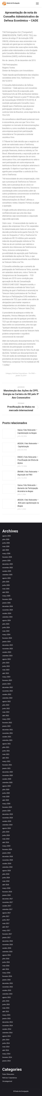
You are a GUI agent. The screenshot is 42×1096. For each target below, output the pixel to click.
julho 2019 (5, 832)
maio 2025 (5, 589)
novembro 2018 (7, 860)
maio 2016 (5, 966)
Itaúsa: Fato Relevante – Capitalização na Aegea (27, 431)
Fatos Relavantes (8, 1074)
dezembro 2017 (7, 899)
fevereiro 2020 (7, 807)
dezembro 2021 (7, 730)
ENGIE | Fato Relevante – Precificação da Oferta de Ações (28, 460)
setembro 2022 (7, 698)
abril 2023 (5, 673)
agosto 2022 (6, 701)
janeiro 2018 (6, 895)
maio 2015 (5, 1008)
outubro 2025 (6, 571)
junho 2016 (6, 962)
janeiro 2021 (6, 768)
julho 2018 (5, 874)
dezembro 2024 (7, 606)
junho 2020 (6, 793)
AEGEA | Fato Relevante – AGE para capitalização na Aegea (28, 503)
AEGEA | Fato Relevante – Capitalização (28, 445)
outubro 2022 (6, 694)
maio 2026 (5, 546)
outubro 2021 (6, 737)
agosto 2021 (6, 744)
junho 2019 (6, 835)
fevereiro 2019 (7, 849)
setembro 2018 (7, 867)
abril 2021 (5, 758)
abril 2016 (5, 969)
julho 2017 (5, 916)
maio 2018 (5, 881)
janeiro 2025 (6, 603)
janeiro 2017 (6, 937)
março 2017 (6, 930)
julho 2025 (5, 582)
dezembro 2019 (7, 814)
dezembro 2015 (7, 983)
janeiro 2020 (6, 811)
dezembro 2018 (7, 856)
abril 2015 (5, 1011)
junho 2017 (6, 920)
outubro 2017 (6, 906)
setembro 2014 (7, 1033)
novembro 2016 (7, 944)
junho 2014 (6, 1043)
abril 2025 (5, 592)
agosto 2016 (6, 955)
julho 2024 (5, 624)
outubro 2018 (6, 863)
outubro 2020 (6, 779)
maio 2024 (5, 631)
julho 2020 (5, 789)
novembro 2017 (7, 902)
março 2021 (6, 761)
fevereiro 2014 (7, 1057)
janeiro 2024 (6, 641)
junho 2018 (6, 878)
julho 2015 (5, 1001)
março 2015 (6, 1015)
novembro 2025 (7, 567)
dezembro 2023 (7, 645)
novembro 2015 (7, 987)
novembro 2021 (7, 733)
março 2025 (6, 596)
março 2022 (6, 719)
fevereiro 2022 (7, 723)
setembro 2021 (7, 740)
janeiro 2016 (6, 980)
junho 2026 (6, 543)
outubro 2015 (6, 990)
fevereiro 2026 (7, 557)
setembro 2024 (7, 617)
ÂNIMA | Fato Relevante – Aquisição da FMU (28, 473)
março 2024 (6, 634)
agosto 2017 (6, 913)
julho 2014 (5, 1040)
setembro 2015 (7, 994)
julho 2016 (5, 959)
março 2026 (6, 553)
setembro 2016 (7, 951)
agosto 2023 (6, 659)
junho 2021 (6, 751)
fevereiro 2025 (7, 599)
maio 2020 (5, 796)
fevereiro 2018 (7, 892)
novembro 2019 (7, 818)
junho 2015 (6, 1004)
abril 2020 (5, 800)
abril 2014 (5, 1050)
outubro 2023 (6, 652)
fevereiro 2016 (7, 976)
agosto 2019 (6, 828)
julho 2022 (5, 705)
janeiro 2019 (6, 853)
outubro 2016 (6, 948)
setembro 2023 (7, 656)
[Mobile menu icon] (37, 3)
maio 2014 (5, 1047)
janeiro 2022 (6, 726)
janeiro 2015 (6, 1018)
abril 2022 (5, 715)
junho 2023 (6, 666)
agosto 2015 (6, 997)
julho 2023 (5, 663)
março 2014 (6, 1054)
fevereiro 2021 (7, 765)
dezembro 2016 (7, 941)
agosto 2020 (6, 786)
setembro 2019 (7, 825)
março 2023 (6, 677)
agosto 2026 (6, 536)
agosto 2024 (6, 620)
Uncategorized (7, 1081)
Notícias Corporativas (19, 373)
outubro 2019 (6, 821)
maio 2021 (5, 754)
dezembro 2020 (7, 772)
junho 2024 (6, 627)
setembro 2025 (7, 575)
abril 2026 (5, 550)
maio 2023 (5, 670)
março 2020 (6, 804)
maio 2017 (5, 923)
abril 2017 (5, 927)
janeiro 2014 (6, 1061)
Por (32, 373)
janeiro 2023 (6, 684)
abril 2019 (5, 842)
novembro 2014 (7, 1025)
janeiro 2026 (6, 560)
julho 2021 (5, 747)
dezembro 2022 (7, 687)
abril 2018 (5, 885)
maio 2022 (5, 712)
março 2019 (6, 846)
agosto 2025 (6, 578)
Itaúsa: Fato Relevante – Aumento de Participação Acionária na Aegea (28, 488)
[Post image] (8, 433)
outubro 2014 (6, 1029)
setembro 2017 (7, 909)
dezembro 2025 (7, 564)
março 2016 (6, 973)
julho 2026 (5, 539)
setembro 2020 (7, 782)
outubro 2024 (6, 613)
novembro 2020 (7, 775)
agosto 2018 (6, 870)
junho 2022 (6, 708)
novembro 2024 (7, 610)
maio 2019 (5, 839)
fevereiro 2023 (7, 680)
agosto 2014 (6, 1036)
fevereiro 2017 (7, 934)
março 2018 (6, 888)
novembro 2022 (7, 691)
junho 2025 (6, 585)
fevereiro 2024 (7, 638)
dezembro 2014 (7, 1022)
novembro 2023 (7, 649)
